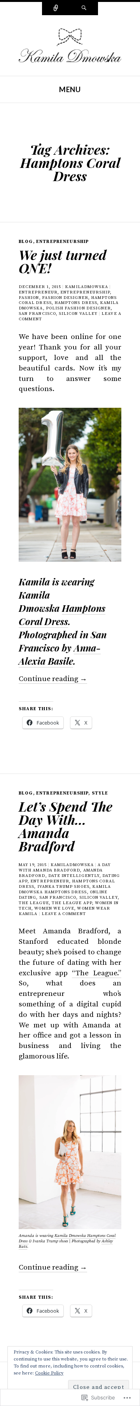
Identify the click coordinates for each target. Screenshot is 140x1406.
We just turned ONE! (63, 261)
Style (100, 793)
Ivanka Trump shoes (63, 886)
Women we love (54, 908)
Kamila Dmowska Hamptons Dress (65, 889)
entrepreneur (38, 292)
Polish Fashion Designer (78, 308)
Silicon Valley (78, 313)
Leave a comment (64, 914)
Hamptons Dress (75, 303)
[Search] (84, 8)
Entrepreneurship (62, 242)
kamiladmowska (86, 287)
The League (34, 903)
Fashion (29, 297)
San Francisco (37, 313)
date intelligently (74, 876)
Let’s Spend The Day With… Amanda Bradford (65, 826)
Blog (26, 242)
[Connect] (56, 8)
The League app (72, 903)
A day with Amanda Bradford (65, 867)
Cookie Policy (49, 1373)
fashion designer (65, 297)
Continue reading (53, 678)
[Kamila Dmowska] (70, 44)
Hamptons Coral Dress (62, 614)
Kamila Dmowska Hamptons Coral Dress (67, 1238)
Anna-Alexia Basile (60, 654)
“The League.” (96, 973)
